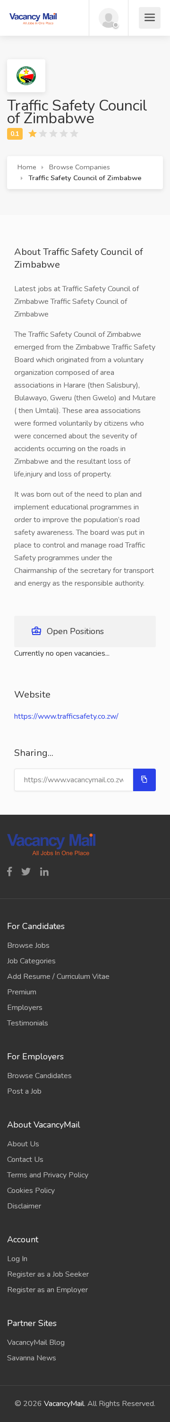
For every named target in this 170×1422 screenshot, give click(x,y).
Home (26, 167)
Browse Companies (79, 167)
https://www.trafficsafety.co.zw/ (66, 716)
